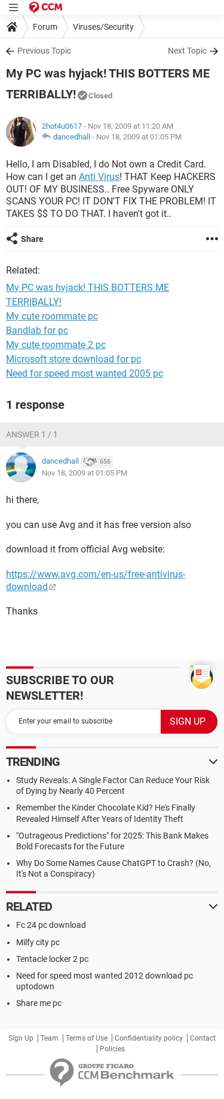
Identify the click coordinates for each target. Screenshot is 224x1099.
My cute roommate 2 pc (56, 344)
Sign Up (20, 1038)
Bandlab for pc (37, 330)
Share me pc (39, 1003)
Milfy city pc (38, 942)
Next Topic (187, 50)
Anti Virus (99, 176)
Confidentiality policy (149, 1038)
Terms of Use (87, 1038)
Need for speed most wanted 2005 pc (84, 373)
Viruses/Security (103, 27)
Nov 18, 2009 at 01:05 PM (139, 136)
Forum (45, 27)
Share (32, 239)
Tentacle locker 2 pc (52, 959)
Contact (203, 1038)
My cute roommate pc (52, 316)
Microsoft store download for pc (73, 359)
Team (50, 1038)
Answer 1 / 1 (32, 434)
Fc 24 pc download (51, 925)
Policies (112, 1049)
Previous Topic (44, 50)
